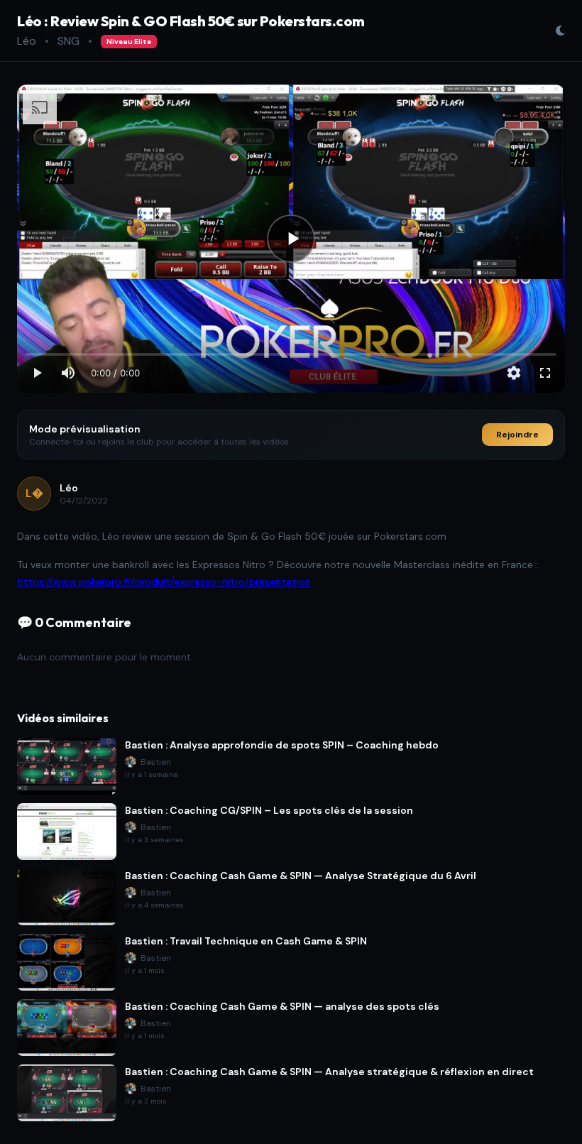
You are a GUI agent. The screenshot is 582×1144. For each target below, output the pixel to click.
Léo (26, 40)
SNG (68, 40)
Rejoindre (517, 434)
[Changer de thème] (560, 30)
